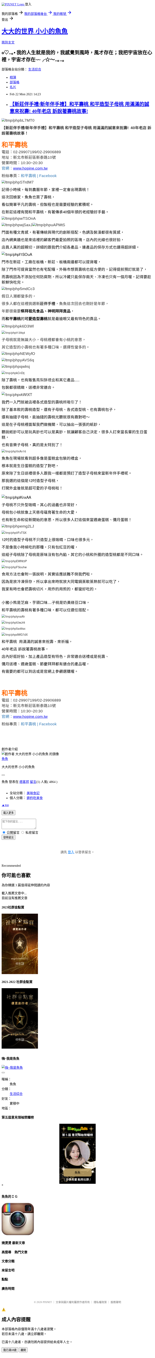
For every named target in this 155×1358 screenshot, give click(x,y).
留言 (33, 782)
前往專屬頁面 (77, 1154)
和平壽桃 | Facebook (39, 176)
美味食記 (33, 793)
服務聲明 (116, 1302)
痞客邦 (24, 782)
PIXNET (47, 1302)
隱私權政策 (100, 1302)
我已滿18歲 (10, 1350)
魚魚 (5, 759)
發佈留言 (8, 837)
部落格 (14, 82)
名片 (13, 87)
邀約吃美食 (35, 798)
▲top (5, 805)
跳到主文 (8, 42)
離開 (23, 1350)
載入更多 (8, 812)
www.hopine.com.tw (30, 168)
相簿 (13, 77)
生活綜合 (34, 69)
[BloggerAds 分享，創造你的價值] (78, 1130)
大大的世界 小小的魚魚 (35, 31)
